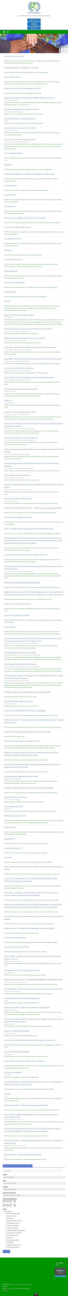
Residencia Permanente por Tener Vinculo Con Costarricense (24, 338)
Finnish (31, 158)
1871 (7, 862)
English (49, 61)
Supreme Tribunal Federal (10, 703)
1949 (7, 393)
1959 (7, 811)
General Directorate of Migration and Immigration (16, 331)
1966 (7, 942)
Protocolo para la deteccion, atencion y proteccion (21, 438)
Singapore (43, 811)
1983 (7, 232)
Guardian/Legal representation (48, 102)
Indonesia (14, 63)
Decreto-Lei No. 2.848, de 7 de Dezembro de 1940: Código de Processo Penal (29, 1040)
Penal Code (8, 857)
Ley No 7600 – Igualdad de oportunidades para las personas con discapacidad (30, 347)
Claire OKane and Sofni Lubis (11, 130)
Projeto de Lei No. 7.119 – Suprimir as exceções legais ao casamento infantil (29, 928)
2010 (7, 144)
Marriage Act (8, 250)
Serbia (45, 599)
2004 (7, 306)
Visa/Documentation (22, 310)
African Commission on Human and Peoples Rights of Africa (18, 571)
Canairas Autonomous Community (12, 961)
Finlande (42, 144)
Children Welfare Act (11, 271)
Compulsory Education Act (13, 848)
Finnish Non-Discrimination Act (14, 283)
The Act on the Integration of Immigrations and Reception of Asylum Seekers (29, 174)
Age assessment (13, 306)
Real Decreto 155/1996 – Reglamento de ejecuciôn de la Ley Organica (27, 1007)
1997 (7, 158)
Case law (14, 706)
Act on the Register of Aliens (13, 153)
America (11, 114)
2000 (7, 222)
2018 (7, 319)
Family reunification (29, 114)
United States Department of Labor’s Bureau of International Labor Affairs (22, 655)
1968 (7, 843)
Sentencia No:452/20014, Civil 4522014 (17, 1052)
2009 (7, 114)
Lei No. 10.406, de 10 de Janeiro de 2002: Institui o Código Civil (24, 1061)
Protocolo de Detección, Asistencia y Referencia (20, 119)
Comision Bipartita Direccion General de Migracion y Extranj (19, 468)
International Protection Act (13, 260)
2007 (7, 93)
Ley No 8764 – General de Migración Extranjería (20, 412)
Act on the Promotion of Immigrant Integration (19, 139)
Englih (32, 832)
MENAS (6, 1000)
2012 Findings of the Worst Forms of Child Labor (20, 653)
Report (15, 105)
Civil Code (7, 1094)
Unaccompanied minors (24, 105)
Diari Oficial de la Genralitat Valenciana (13, 1119)
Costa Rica (16, 333)
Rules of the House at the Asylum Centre (17, 604)
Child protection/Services (29, 61)
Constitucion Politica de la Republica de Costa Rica (21, 389)
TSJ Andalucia (7, 1075)
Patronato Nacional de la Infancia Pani (13, 477)
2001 (7, 1122)
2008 (7, 522)
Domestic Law (15, 343)
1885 (7, 405)
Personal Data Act (10, 292)
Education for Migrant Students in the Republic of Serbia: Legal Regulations (29, 788)
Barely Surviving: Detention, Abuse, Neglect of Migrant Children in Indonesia (29, 98)
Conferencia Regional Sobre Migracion (13, 112)
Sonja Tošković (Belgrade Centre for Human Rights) (16, 680)
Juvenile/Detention (22, 63)
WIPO (5, 1096)
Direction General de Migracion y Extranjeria (15, 340)
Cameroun (15, 512)
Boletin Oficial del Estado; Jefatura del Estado (15, 1145)
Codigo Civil (8, 401)
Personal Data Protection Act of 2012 (16, 947)
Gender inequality (49, 144)
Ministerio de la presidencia (11, 1010)
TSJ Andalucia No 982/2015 (13, 1073)
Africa (10, 512)
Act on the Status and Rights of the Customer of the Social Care (25, 218)
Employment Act (9, 839)
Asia (21, 61)
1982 (7, 199)
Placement (30, 63)
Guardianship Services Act (13, 239)
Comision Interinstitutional (10, 501)
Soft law (36, 114)
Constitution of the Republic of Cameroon (18, 517)
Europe (37, 144)
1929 (7, 255)
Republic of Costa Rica (9, 391)
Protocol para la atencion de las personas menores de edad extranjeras (28, 329)
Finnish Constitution (11, 186)
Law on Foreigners (10, 627)
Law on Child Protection (12, 77)
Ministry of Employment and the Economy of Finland (17, 142)
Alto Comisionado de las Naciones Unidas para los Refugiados (19, 428)
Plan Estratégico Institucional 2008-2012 (17, 475)
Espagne (45, 963)
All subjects (8, 1211)
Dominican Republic (18, 114)
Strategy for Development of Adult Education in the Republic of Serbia (27, 692)
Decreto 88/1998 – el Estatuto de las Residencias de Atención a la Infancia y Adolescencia (33, 989)
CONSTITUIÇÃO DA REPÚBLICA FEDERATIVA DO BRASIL (22, 583)
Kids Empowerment (9, 317)
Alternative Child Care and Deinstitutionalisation (20, 128)
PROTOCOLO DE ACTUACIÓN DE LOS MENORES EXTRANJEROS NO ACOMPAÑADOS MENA (33, 980)
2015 (7, 123)
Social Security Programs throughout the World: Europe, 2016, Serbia (27, 732)
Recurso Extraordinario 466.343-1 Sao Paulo (18, 701)
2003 (7, 1159)
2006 (7, 620)
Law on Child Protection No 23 (14, 56)
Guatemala (29, 1122)
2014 (7, 211)
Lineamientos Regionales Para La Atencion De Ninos (21, 109)
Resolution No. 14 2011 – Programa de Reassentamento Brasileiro (26, 1105)
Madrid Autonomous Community (12, 991)
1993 (7, 820)
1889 (7, 1098)
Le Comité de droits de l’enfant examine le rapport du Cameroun (25, 555)
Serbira (41, 802)
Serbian (50, 599)
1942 (7, 923)
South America (32, 343)
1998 (7, 993)
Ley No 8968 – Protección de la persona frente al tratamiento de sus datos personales (32, 359)
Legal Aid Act (8, 165)
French (27, 512)
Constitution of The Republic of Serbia (16, 615)
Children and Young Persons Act (15, 816)
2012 (7, 333)
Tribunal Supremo (8, 1054)
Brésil (21, 587)
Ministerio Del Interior (9, 1024)
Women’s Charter (10, 827)
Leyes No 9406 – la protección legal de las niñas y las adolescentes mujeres (29, 377)
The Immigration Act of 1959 (13, 807)
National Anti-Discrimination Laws (15, 797)
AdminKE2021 (7, 809)
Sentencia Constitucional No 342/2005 (16, 1031)
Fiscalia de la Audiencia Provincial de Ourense (15, 982)
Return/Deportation (49, 146)
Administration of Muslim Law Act (15, 938)
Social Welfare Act (10, 195)
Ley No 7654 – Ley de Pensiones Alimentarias (19, 368)
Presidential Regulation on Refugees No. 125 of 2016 (21, 68)
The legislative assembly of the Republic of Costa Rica (17, 350)
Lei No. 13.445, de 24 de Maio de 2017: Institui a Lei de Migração (25, 711)
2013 (7, 102)
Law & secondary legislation (40, 72)
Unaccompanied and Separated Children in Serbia (21, 776)
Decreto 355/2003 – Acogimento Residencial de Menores (23, 1155)
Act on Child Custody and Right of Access (17, 227)
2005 (7, 533)
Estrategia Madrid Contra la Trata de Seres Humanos (21, 970)
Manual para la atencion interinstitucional (18, 499)
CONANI (6, 121)
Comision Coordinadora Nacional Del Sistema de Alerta (17, 489)
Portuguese (49, 587)
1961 (7, 832)
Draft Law (22, 631)
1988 (7, 587)
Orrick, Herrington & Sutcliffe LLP (12, 799)
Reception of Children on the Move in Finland (19, 315)
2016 (7, 72)
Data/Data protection (41, 61)
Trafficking (38, 93)
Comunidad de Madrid (9, 973)
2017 (7, 382)
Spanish (41, 114)
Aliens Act (7, 301)
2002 (7, 61)
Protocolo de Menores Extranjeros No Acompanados (21, 998)
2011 (7, 264)
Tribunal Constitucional (9, 1033)
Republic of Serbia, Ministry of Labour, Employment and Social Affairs (21, 643)
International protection (27, 72)
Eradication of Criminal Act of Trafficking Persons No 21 (22, 89)
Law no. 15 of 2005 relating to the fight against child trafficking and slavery (28, 529)
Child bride (11, 255)
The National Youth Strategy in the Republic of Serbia (21, 741)
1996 (7, 352)
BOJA (5, 1157)
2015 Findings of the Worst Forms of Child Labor (20, 664)
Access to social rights (14, 61)
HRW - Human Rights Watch (11, 100)
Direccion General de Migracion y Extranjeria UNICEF (17, 454)
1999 (7, 178)
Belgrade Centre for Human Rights (12, 779)
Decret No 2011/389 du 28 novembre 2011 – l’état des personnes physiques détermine (33, 508)
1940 (7, 1045)
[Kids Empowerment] (4, 32)
